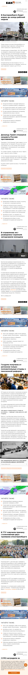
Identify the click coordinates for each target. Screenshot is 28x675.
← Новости (4, 6)
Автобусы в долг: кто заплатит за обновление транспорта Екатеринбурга (14, 215)
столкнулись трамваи (10, 589)
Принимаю (14, 672)
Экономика (9, 168)
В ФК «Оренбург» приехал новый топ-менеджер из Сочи (13, 342)
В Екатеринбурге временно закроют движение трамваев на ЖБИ (13, 502)
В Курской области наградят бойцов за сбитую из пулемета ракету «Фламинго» (14, 104)
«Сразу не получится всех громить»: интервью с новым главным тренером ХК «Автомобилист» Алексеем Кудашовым (14, 207)
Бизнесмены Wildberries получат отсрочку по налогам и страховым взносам (14, 202)
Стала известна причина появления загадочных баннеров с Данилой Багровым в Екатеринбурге (14, 117)
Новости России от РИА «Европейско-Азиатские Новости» (10, 3)
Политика (3, 168)
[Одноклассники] (21, 72)
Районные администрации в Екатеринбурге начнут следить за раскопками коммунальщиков (15, 644)
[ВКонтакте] (19, 72)
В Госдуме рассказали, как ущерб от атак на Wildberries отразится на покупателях (14, 108)
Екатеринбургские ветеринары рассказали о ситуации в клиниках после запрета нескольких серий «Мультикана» (15, 347)
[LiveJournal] (26, 72)
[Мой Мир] (24, 72)
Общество (3, 69)
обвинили (13, 289)
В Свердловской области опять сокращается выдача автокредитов (12, 219)
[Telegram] (22, 72)
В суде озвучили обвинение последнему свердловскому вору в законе (14, 112)
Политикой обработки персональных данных (14, 669)
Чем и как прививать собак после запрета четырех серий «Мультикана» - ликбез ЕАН (15, 334)
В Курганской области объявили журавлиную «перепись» (12, 121)
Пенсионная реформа (16, 468)
